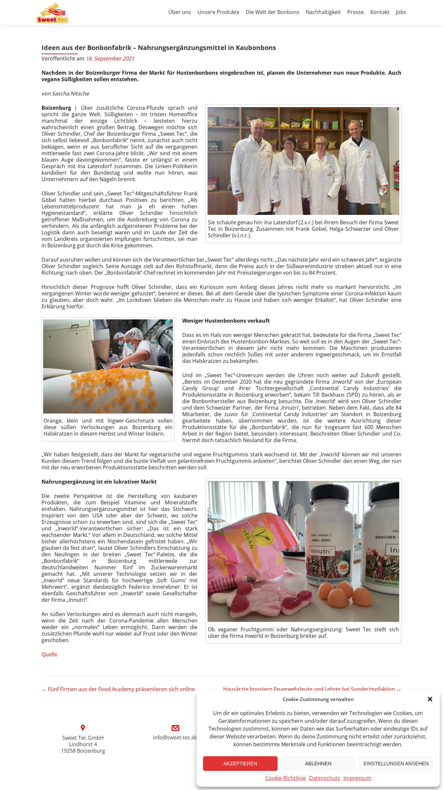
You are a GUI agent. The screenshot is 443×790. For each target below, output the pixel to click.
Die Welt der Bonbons (272, 12)
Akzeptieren (240, 763)
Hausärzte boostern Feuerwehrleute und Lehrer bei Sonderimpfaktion (312, 689)
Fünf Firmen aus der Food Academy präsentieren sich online (118, 689)
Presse (355, 12)
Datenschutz (324, 778)
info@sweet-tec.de (175, 737)
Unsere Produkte (218, 12)
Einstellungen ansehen (396, 763)
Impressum (357, 778)
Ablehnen (318, 763)
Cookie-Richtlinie (285, 778)
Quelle (49, 654)
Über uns (179, 12)
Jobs (401, 12)
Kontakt (379, 12)
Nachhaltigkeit (323, 12)
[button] (430, 699)
